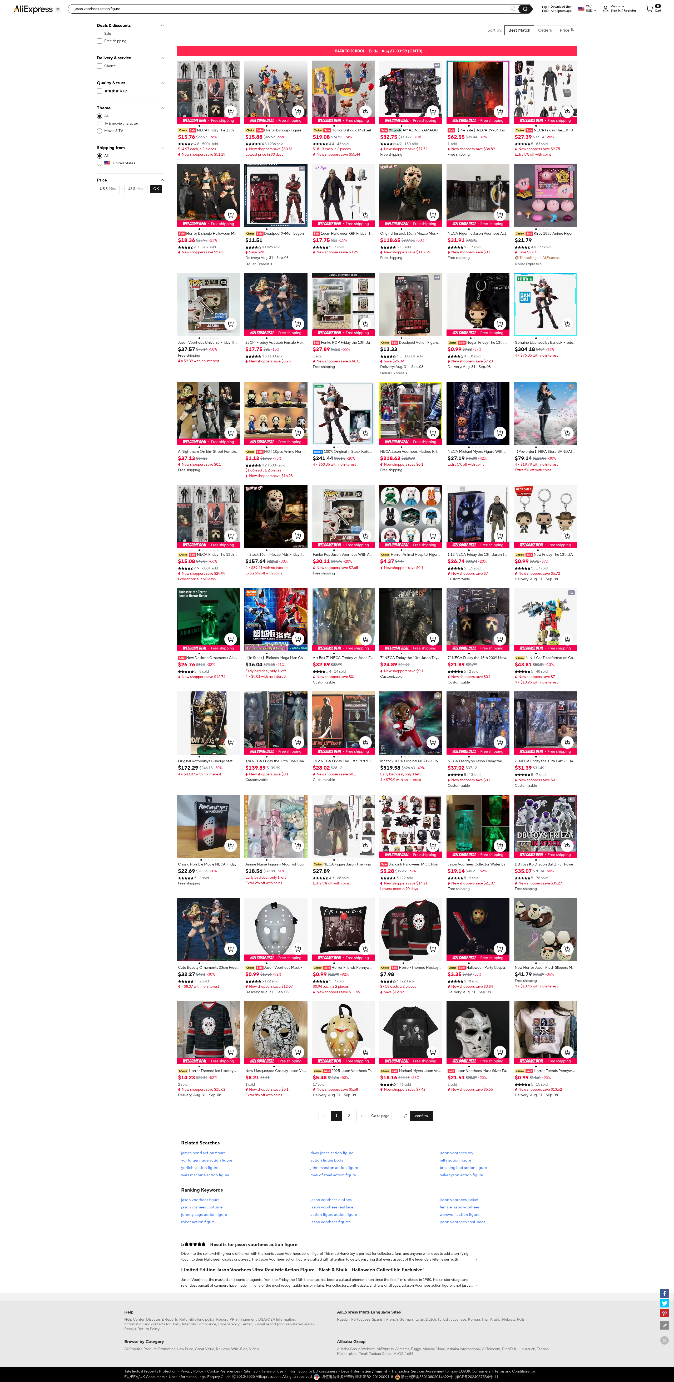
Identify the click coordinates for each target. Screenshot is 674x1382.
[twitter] (664, 1303)
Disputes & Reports (162, 1319)
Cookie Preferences (223, 1371)
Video (254, 1349)
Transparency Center (235, 1324)
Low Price (185, 1349)
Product (150, 1349)
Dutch (431, 1319)
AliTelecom (491, 1349)
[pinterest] (664, 1313)
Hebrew (508, 1319)
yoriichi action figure (199, 1167)
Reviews (223, 1349)
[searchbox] (290, 8)
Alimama (402, 1349)
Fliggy (416, 1349)
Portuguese (360, 1319)
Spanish (378, 1319)
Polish (522, 1319)
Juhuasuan (526, 1349)
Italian (419, 1319)
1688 (409, 1353)
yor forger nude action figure (206, 1160)
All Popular (133, 1349)
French (392, 1319)
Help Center (134, 1319)
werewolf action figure (459, 1214)
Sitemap (250, 1371)
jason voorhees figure (200, 1199)
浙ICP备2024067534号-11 (476, 1377)
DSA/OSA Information (276, 1319)
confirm (421, 1116)
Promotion (167, 1349)
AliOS (398, 1353)
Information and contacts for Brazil (152, 1324)
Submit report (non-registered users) (284, 1324)
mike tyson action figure (461, 1175)
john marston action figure (334, 1167)
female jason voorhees (460, 1207)
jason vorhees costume (201, 1207)
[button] (58, 10)
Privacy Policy (192, 1371)
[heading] (208, 130)
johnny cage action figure (204, 1214)
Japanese (458, 1319)
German (406, 1319)
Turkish (443, 1319)
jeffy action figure (455, 1160)
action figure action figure (333, 1214)
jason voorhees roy (456, 1152)
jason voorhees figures (330, 1221)
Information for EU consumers (312, 1371)
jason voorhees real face (331, 1207)
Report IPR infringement (236, 1319)
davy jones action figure (331, 1152)
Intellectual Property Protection (150, 1371)
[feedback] (664, 1325)
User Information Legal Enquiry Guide (200, 1377)
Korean (474, 1319)
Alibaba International (463, 1349)
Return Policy (148, 1329)
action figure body (326, 1160)
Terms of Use (272, 1371)
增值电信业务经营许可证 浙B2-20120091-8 (357, 1377)
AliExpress (385, 1349)
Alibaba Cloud (434, 1349)
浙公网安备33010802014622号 (426, 1377)
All (106, 116)
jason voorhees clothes (331, 1199)
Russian (343, 1319)
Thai (485, 1319)
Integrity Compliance (199, 1324)
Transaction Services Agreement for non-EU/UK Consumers (440, 1371)
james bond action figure (203, 1152)
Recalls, (130, 1329)
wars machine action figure (205, 1175)
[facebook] (664, 1293)
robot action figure (198, 1221)
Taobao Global (380, 1353)
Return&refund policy (197, 1319)
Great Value (204, 1349)
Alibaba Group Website (356, 1349)
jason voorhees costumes (462, 1221)
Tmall (363, 1353)
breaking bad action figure (463, 1167)
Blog (243, 1349)
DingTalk (509, 1349)
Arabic (495, 1319)
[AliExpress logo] (33, 9)
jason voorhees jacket (459, 1199)
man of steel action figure (333, 1175)
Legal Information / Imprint (364, 1371)
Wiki (235, 1349)
